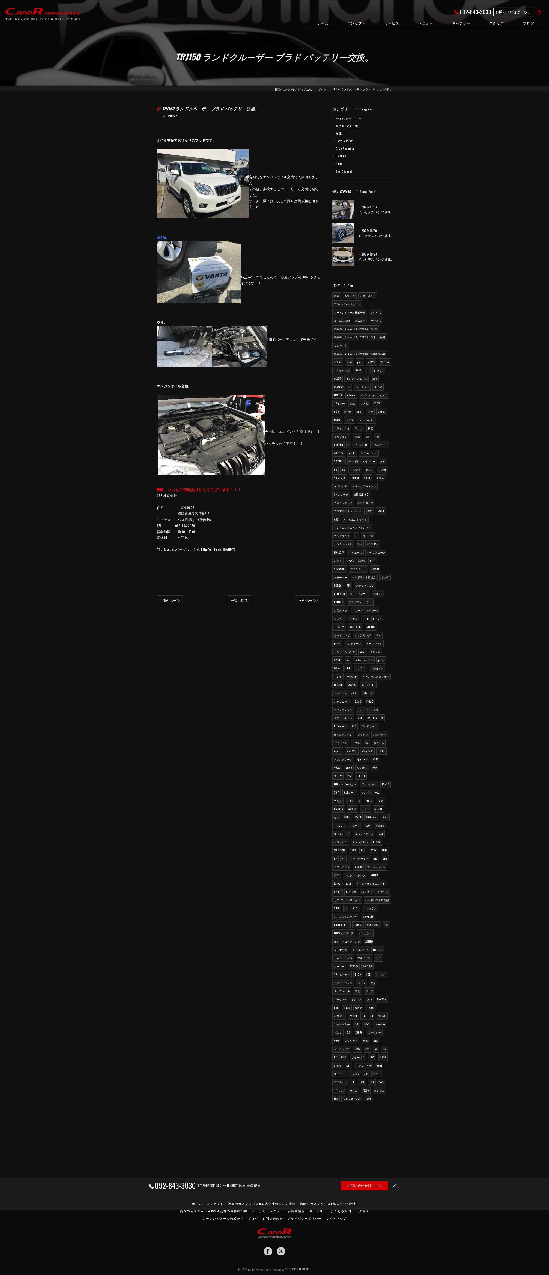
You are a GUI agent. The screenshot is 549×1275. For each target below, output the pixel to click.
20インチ (367, 751)
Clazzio (359, 428)
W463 (381, 511)
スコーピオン (342, 867)
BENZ (384, 850)
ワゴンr (384, 362)
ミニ (378, 958)
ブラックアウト (359, 594)
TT (363, 1016)
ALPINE (352, 453)
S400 (347, 1007)
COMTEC (338, 602)
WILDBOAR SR (375, 718)
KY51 (349, 776)
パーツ (361, 983)
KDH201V (339, 552)
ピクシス (356, 999)
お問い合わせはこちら (513, 11)
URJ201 (358, 925)
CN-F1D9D (368, 693)
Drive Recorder (345, 148)
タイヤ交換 (340, 949)
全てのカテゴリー (349, 118)
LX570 (355, 908)
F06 (372, 1082)
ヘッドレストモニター (362, 461)
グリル (354, 1090)
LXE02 (385, 784)
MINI (368, 436)
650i (379, 1065)
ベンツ (338, 676)
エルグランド (342, 436)
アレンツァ (351, 1041)
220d (373, 850)
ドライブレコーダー (360, 602)
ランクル (379, 1090)
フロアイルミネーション (348, 511)
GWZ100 (352, 685)
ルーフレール (342, 991)
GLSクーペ (350, 792)
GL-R (372, 561)
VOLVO (337, 767)
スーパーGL (368, 685)
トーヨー (380, 1024)
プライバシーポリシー (347, 304)
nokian (337, 751)
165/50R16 (339, 850)
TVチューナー (342, 974)
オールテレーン (343, 734)
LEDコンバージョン (345, 784)
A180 (376, 1041)
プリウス (368, 536)
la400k (378, 809)
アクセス (376, 312)
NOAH (360, 411)
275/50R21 (373, 925)
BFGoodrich (340, 726)
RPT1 (358, 817)
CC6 (359, 544)
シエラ (354, 618)
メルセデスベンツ (344, 651)
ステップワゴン (365, 585)
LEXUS (358, 370)
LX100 (337, 883)
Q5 (335, 469)
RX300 (370, 1007)
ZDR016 (371, 627)
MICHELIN (368, 916)
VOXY (336, 1041)
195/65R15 (372, 544)
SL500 (337, 1065)
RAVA (380, 801)
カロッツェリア (343, 502)
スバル (382, 1016)
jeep (374, 378)
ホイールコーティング (374, 395)
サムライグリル (364, 834)
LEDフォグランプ (344, 933)
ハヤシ (338, 561)
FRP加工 (378, 949)
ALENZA (374, 875)
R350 (348, 668)
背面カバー (340, 1082)
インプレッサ (364, 1065)
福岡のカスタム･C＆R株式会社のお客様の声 (360, 354)
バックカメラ (365, 502)
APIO (360, 718)
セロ (336, 817)
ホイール (378, 743)
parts (360, 362)
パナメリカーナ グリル (374, 891)
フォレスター (342, 1024)
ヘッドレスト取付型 (377, 900)
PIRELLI (361, 776)
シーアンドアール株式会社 (349, 312)
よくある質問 (342, 320)
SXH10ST (339, 461)
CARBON (338, 809)
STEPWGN (339, 594)
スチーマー (340, 577)
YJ (349, 387)
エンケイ (355, 825)
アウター (362, 734)
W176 (365, 1041)
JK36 (362, 1082)
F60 (336, 1098)
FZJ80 (366, 1090)
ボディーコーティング (347, 941)
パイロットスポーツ (346, 916)
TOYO (367, 1024)
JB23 (336, 875)
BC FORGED (340, 1057)
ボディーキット (343, 718)
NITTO (369, 801)
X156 (385, 858)
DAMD (358, 701)
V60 (369, 1098)
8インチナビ (341, 494)
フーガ (338, 776)
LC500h (338, 685)
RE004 (376, 842)
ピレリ (370, 469)
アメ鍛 (364, 403)
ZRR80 (381, 411)
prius (349, 362)
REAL (378, 635)
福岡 (336, 296)
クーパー (339, 966)
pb (348, 660)
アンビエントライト (355, 519)
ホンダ (385, 577)
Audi (382, 461)
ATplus (358, 867)
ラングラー (362, 387)
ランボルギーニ (370, 792)
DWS (372, 1057)
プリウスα (340, 999)
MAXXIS (338, 395)
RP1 (349, 585)
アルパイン (364, 958)
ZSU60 (353, 1016)
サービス (376, 320)
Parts (339, 163)
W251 (337, 668)
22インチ (339, 403)
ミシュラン (370, 908)
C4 (348, 1032)
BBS (336, 1007)
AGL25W (367, 966)
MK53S (367, 478)
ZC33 (348, 883)
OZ (366, 743)
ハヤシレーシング (355, 875)
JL (359, 801)
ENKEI (347, 817)
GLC (363, 850)
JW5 (386, 925)
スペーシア (340, 486)
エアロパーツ (360, 949)
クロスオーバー (352, 1098)
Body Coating (344, 141)
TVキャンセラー (363, 660)
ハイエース (355, 552)
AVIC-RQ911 (356, 627)
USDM (377, 403)
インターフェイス (356, 378)
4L (343, 858)
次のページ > (308, 600)
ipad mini (362, 759)
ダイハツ (339, 1090)
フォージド (358, 1057)
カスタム (349, 296)
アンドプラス (342, 536)
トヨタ (350, 420)
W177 (363, 651)
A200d (337, 660)
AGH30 (369, 941)
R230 (383, 1057)
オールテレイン (376, 867)
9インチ (377, 618)
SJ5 (357, 1024)
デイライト (340, 743)
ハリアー (339, 1016)
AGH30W (338, 453)
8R (343, 469)
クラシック (340, 842)
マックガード (342, 834)
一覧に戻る (239, 600)
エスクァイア (342, 1049)
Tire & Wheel (344, 171)
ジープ (369, 991)
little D (369, 701)
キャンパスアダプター (376, 676)
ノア (370, 411)
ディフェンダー (343, 709)
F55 (377, 436)
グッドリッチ (369, 726)
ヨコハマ (339, 825)
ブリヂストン (358, 569)
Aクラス (375, 651)
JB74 (365, 618)
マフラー (339, 1074)
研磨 (357, 991)
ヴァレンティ (369, 784)
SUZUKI (355, 478)
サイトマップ (336, 1218)
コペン (365, 809)
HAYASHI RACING (356, 561)
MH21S (371, 362)
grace (337, 643)
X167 (336, 792)
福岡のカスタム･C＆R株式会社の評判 (356, 329)
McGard (380, 825)
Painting (341, 156)
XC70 (376, 759)
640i (381, 1082)
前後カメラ (340, 610)
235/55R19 (340, 478)
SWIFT (337, 891)
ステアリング (363, 635)
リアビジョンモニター (347, 900)
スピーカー (379, 734)
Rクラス (360, 668)
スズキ (380, 478)
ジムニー (339, 618)
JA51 (381, 834)
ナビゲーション (343, 983)
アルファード (380, 445)
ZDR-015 (378, 594)
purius (381, 660)
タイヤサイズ (342, 370)
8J (371, 1016)
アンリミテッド (359, 1074)
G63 (336, 519)
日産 (370, 428)
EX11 (368, 974)
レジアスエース (376, 552)
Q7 (335, 858)
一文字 (356, 743)
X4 (376, 1049)
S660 (337, 908)
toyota (337, 420)
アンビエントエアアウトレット (352, 527)
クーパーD (361, 445)
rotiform (351, 395)
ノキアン (351, 751)
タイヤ (378, 387)
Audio (339, 133)
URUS (350, 801)
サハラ (377, 1074)
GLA (375, 858)
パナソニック (342, 701)
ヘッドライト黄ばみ (364, 577)
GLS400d (351, 891)
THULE (381, 751)
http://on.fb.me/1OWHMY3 (218, 549)
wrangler (339, 387)
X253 (353, 850)
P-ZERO (383, 469)
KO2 (354, 726)
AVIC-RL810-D (361, 494)
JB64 (368, 825)
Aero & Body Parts (347, 126)
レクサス (379, 370)
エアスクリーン (343, 759)
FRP (375, 767)
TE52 (357, 436)
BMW (357, 1049)
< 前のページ (170, 600)
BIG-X (358, 974)
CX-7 (336, 411)
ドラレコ (339, 627)
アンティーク (353, 643)
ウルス (338, 801)
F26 (367, 1049)
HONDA (338, 585)
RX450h (381, 999)
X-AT (385, 817)
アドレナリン (360, 842)
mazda (347, 411)
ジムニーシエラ (343, 958)
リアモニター (369, 453)
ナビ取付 (352, 676)
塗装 (373, 983)
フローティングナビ (346, 693)
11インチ (380, 974)
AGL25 (337, 378)
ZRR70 (359, 1032)
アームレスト (374, 643)
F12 (384, 1049)
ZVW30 (375, 569)
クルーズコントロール (365, 610)
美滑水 (352, 809)
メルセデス (377, 668)
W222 (358, 1007)
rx (368, 370)
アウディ (355, 469)
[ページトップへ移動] (395, 1185)
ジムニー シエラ (368, 709)
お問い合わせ (368, 296)
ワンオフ (362, 767)
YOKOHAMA (372, 817)
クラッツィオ (342, 428)
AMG (370, 511)
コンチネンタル (343, 544)
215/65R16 (339, 569)
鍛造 (352, 403)
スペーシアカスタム (364, 486)
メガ (369, 999)
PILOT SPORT (341, 925)
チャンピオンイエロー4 (370, 883)
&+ (356, 536)
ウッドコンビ (342, 635)
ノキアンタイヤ (359, 858)
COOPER (338, 445)
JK (353, 1082)
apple (349, 767)
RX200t (354, 966)
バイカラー (365, 933)
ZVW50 (338, 362)
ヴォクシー (374, 1032)
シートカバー (366, 420)
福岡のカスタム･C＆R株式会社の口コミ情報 (360, 337)
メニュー (360, 320)
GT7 (348, 1065)
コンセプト (340, 345)
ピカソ (338, 1032)
